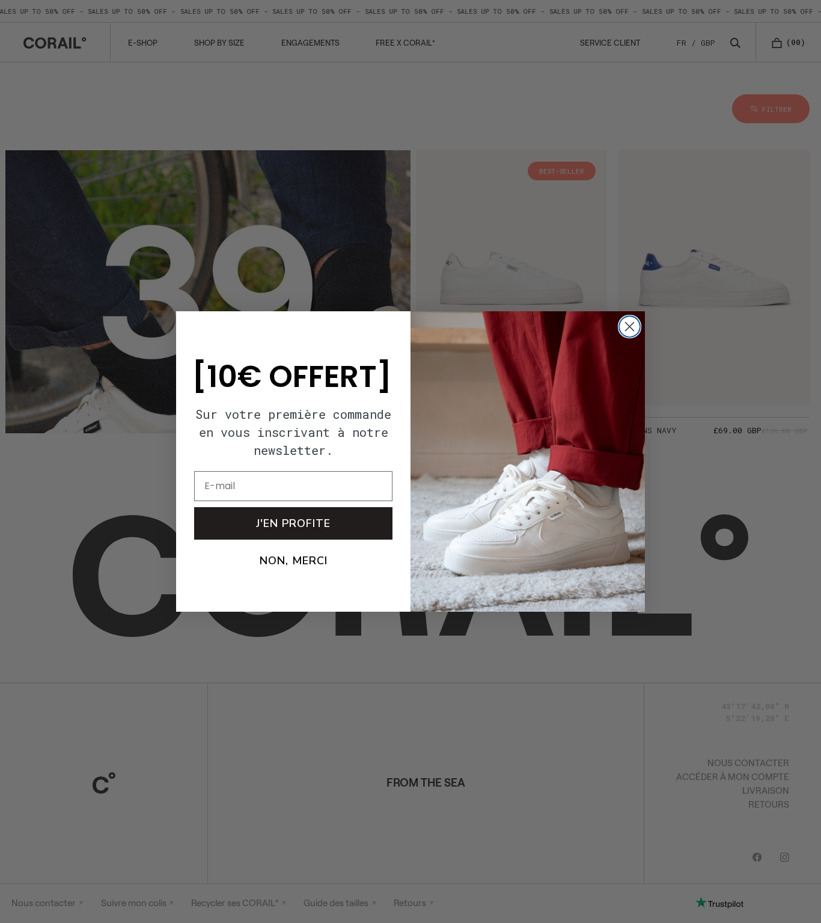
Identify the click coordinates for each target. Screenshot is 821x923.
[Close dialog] (629, 326)
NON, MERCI (294, 560)
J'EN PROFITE (293, 523)
